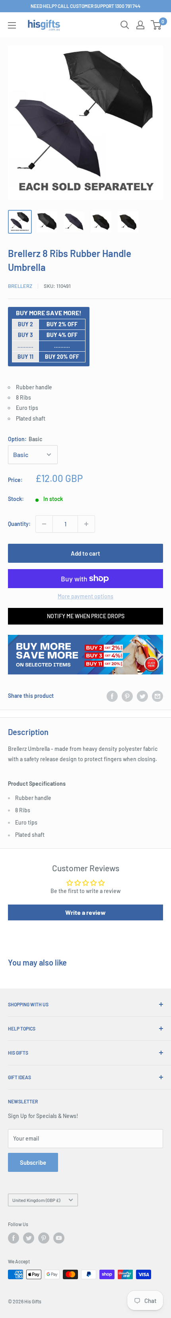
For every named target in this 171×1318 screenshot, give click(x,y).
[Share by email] (157, 695)
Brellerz (20, 286)
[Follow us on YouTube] (58, 1238)
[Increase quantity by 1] (86, 524)
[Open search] (124, 25)
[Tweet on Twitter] (142, 695)
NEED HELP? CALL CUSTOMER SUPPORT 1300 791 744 (85, 6)
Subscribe (33, 1162)
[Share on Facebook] (112, 695)
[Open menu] (12, 25)
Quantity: (19, 523)
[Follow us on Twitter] (28, 1238)
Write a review (85, 912)
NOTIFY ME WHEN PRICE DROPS (85, 616)
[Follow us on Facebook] (13, 1238)
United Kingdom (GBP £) (36, 1200)
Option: (25, 439)
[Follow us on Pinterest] (43, 1238)
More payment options (85, 596)
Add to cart (85, 553)
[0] (156, 25)
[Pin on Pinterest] (127, 695)
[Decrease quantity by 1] (44, 524)
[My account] (140, 25)
